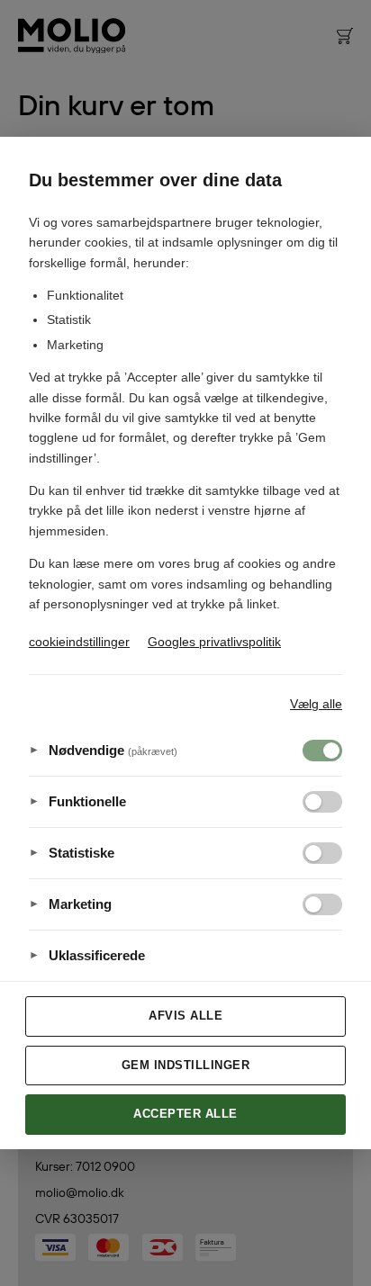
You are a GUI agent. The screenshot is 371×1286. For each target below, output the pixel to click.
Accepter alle (185, 1113)
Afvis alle (185, 1015)
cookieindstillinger (79, 641)
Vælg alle (316, 704)
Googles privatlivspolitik (214, 641)
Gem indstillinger (186, 1065)
